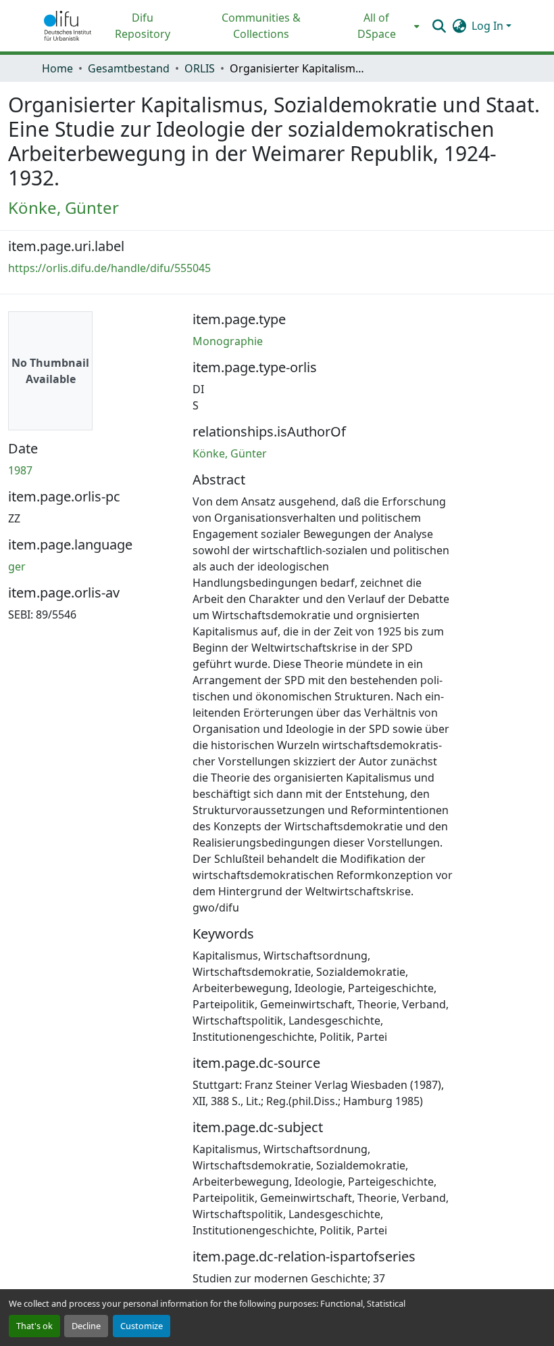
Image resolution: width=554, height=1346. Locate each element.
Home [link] (57, 68)
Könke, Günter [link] (63, 207)
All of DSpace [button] (376, 25)
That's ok (34, 1326)
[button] (67, 26)
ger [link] (17, 566)
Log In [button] (489, 25)
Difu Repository (142, 25)
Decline (86, 1326)
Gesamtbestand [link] (129, 68)
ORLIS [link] (199, 68)
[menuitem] (381, 26)
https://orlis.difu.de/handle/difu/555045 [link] (109, 268)
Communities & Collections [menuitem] (261, 25)
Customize (141, 1326)
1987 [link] (20, 470)
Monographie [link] (228, 341)
